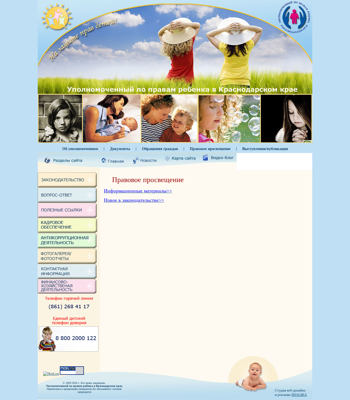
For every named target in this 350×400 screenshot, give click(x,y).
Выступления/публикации (265, 148)
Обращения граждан (160, 148)
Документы (120, 148)
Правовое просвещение (210, 148)
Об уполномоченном (80, 148)
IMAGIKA (299, 395)
